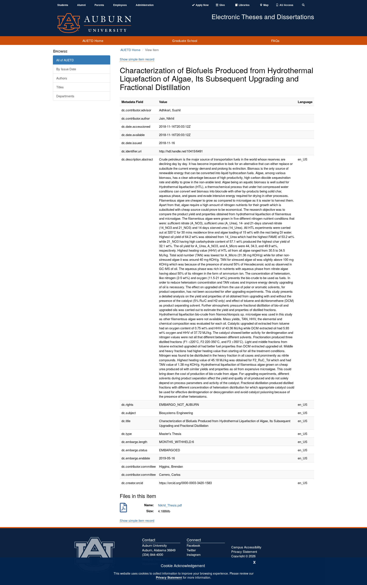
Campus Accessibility (246, 547)
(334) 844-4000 (152, 554)
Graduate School (184, 40)
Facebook (193, 545)
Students (62, 5)
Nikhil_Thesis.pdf (171, 505)
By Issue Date (66, 69)
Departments (65, 96)
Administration (145, 5)
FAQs (275, 40)
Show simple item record (137, 59)
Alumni (81, 5)
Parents (99, 5)
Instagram (194, 554)
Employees (120, 5)
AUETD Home (92, 40)
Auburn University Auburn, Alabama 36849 (158, 547)
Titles (60, 87)
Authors (61, 78)
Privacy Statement (169, 577)
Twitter (191, 550)
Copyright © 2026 (243, 556)
